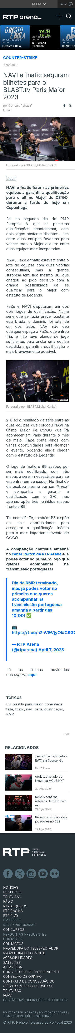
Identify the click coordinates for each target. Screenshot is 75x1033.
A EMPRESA (12, 967)
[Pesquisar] (68, 20)
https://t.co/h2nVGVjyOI (37, 632)
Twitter (20, 874)
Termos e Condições (17, 1016)
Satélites (12, 962)
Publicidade (43, 1016)
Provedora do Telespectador (30, 948)
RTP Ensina (13, 911)
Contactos (13, 939)
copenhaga (53, 704)
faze (9, 709)
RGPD (7, 995)
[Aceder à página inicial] (25, 16)
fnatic (19, 709)
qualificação (53, 709)
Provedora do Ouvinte (24, 953)
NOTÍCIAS (10, 887)
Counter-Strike (20, 57)
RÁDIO (8, 901)
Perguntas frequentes (24, 934)
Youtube (43, 874)
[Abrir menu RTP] (38, 4)
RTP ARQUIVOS (15, 906)
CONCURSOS (13, 929)
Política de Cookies (53, 1012)
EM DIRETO (12, 920)
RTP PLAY (11, 915)
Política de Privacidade (19, 1012)
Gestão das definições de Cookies (35, 1000)
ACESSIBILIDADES (17, 958)
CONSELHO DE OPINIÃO (22, 976)
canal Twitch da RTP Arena (36, 554)
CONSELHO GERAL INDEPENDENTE (31, 972)
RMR (10, 714)
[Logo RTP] (24, 852)
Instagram (31, 874)
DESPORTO (12, 892)
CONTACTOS (13, 944)
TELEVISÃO (12, 897)
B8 (8, 704)
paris (38, 709)
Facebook (8, 874)
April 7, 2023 (51, 649)
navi (29, 709)
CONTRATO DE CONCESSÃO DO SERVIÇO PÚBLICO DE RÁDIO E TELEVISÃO (29, 986)
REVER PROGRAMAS (19, 925)
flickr (55, 874)
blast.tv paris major (28, 704)
